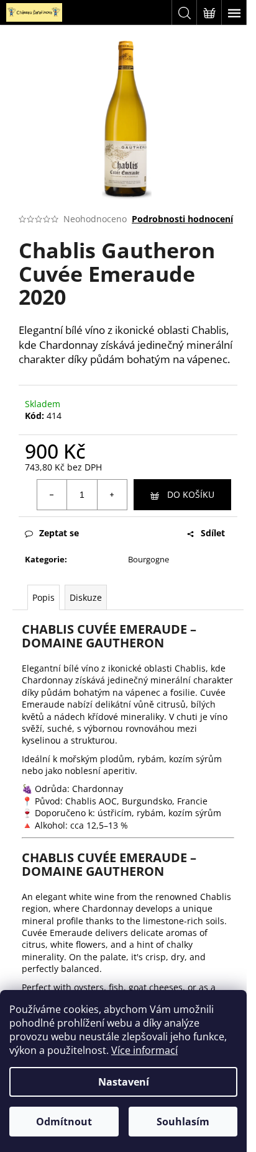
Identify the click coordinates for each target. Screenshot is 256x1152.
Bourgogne (148, 559)
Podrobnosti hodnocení (182, 219)
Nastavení (123, 1082)
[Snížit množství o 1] (52, 495)
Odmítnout (64, 1121)
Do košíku (190, 494)
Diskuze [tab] (86, 597)
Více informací (144, 1050)
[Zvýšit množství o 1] (112, 495)
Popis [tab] (43, 597)
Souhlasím (183, 1121)
